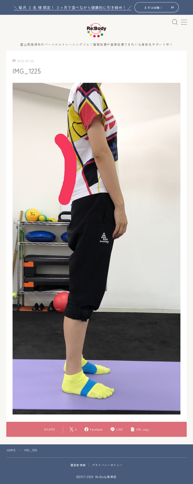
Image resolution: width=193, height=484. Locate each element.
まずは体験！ (153, 7)
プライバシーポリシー (107, 465)
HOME (11, 450)
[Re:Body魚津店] (96, 30)
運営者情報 (78, 465)
